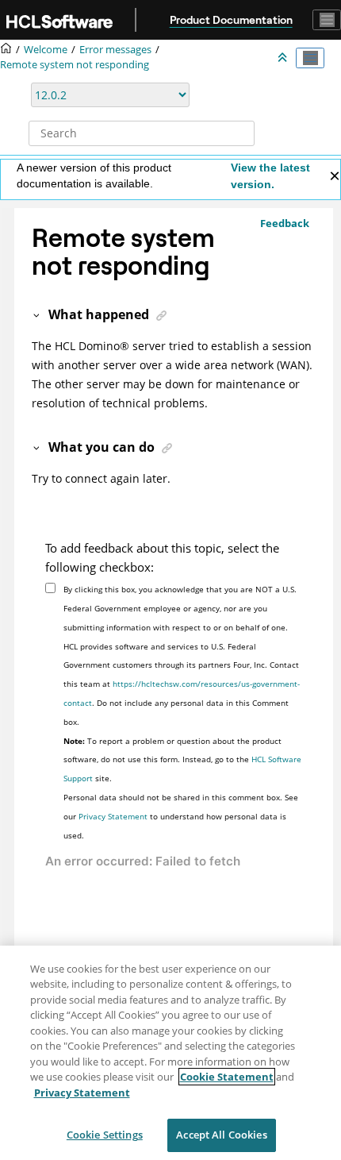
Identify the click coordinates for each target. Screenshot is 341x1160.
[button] (37, 314)
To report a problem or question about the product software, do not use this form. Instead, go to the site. (182, 759)
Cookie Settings (105, 1134)
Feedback (284, 223)
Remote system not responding (74, 64)
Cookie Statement (227, 1076)
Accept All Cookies (221, 1134)
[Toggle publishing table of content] (310, 58)
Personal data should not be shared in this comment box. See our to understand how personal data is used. (180, 816)
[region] (170, 1053)
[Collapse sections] (283, 58)
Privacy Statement (113, 816)
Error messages (115, 49)
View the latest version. (270, 176)
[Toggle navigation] (326, 20)
